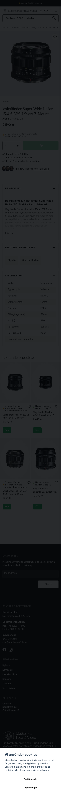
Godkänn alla (30, 779)
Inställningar (30, 787)
